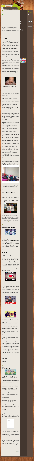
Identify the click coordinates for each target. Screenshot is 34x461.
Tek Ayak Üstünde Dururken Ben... (6, 368)
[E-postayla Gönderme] (3, 35)
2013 (21, 29)
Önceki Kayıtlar (17, 451)
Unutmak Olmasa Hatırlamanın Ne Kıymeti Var (8, 227)
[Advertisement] (25, 16)
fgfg (28, 11)
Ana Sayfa (3, 10)
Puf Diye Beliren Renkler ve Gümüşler (7, 252)
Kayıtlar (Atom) (4, 452)
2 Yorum (2, 249)
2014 (21, 28)
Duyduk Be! (21, 56)
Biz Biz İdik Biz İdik (4, 38)
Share (20, 22)
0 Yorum (2, 224)
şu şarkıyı (8, 236)
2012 (21, 30)
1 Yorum (2, 35)
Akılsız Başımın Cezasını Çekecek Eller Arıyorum (8, 192)
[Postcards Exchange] (23, 62)
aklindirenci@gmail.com (8, 221)
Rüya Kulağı (3, 414)
